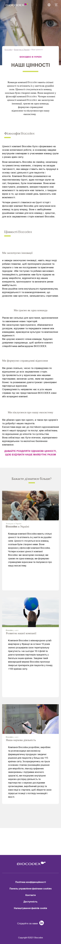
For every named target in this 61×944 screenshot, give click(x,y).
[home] (30, 866)
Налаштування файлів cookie (30, 908)
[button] (55, 5)
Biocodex (8, 50)
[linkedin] (41, 923)
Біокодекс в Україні (22, 50)
